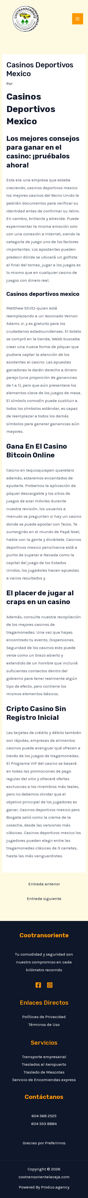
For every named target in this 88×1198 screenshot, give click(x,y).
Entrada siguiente (44, 898)
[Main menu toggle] (77, 18)
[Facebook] (38, 985)
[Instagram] (50, 985)
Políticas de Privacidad (44, 1016)
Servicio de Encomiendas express (44, 1079)
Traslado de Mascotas (44, 1072)
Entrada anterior (44, 883)
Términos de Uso (44, 1024)
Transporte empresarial (44, 1056)
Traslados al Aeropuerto (44, 1064)
